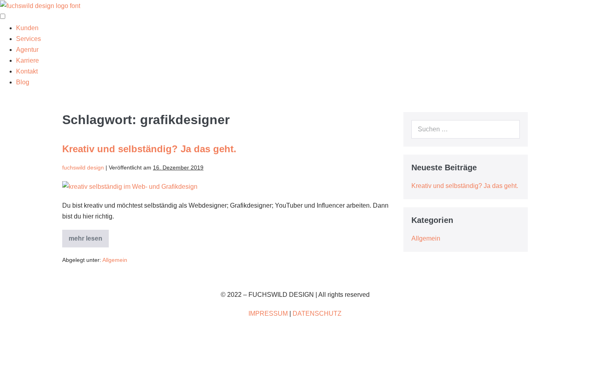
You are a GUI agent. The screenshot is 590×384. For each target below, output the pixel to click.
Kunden (27, 28)
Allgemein (114, 260)
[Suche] (509, 129)
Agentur (27, 49)
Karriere (27, 60)
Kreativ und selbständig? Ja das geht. (149, 148)
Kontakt (27, 71)
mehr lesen (89, 241)
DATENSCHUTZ (317, 313)
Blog (22, 82)
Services (28, 38)
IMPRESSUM (268, 313)
